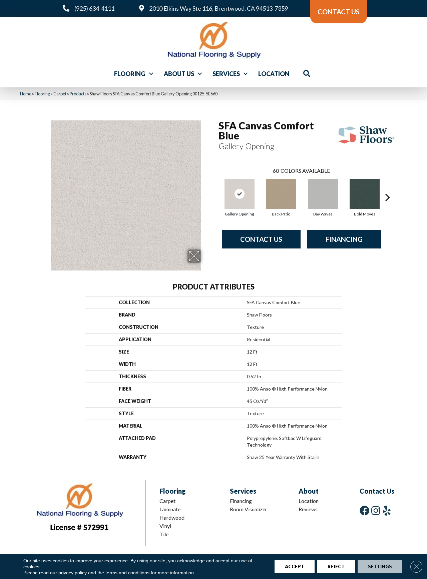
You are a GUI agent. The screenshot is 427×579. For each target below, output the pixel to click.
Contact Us (261, 239)
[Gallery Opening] (239, 193)
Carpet (59, 93)
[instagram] (375, 510)
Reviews (308, 509)
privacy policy (72, 572)
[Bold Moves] (364, 193)
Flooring (129, 73)
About (309, 491)
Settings (380, 566)
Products (78, 93)
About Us (179, 73)
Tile (163, 534)
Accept (294, 566)
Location (274, 73)
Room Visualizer (248, 509)
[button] (151, 73)
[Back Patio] (281, 193)
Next (388, 187)
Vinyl (165, 526)
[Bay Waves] (323, 193)
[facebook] (365, 510)
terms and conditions (127, 572)
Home (25, 93)
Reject (336, 566)
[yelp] (387, 510)
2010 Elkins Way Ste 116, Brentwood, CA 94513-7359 (218, 8)
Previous (215, 187)
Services (226, 73)
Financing (344, 239)
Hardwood (171, 517)
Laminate (169, 509)
